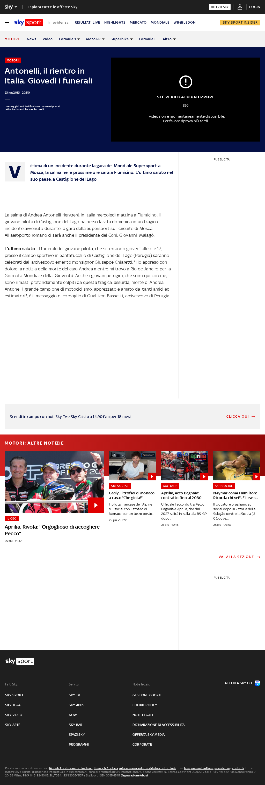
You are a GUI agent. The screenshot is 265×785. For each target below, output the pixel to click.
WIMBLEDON (185, 22)
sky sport (14, 695)
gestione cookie (146, 695)
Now (73, 715)
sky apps (77, 705)
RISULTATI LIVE (87, 22)
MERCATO (138, 22)
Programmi (79, 744)
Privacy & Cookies (106, 768)
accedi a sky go (238, 683)
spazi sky (77, 735)
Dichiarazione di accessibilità (158, 725)
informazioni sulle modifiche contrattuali (147, 768)
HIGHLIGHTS (115, 22)
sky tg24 (13, 705)
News (31, 39)
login (254, 7)
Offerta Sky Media (148, 735)
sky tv (74, 695)
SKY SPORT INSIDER (240, 22)
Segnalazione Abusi (134, 775)
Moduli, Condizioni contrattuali (70, 768)
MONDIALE (160, 22)
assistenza (222, 768)
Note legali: (141, 684)
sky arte (12, 725)
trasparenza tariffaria (198, 768)
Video (48, 39)
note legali (142, 715)
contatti (238, 768)
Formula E (148, 39)
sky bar (75, 725)
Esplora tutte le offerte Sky (53, 7)
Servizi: (74, 684)
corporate (142, 744)
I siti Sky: (11, 684)
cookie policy (144, 705)
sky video (13, 715)
